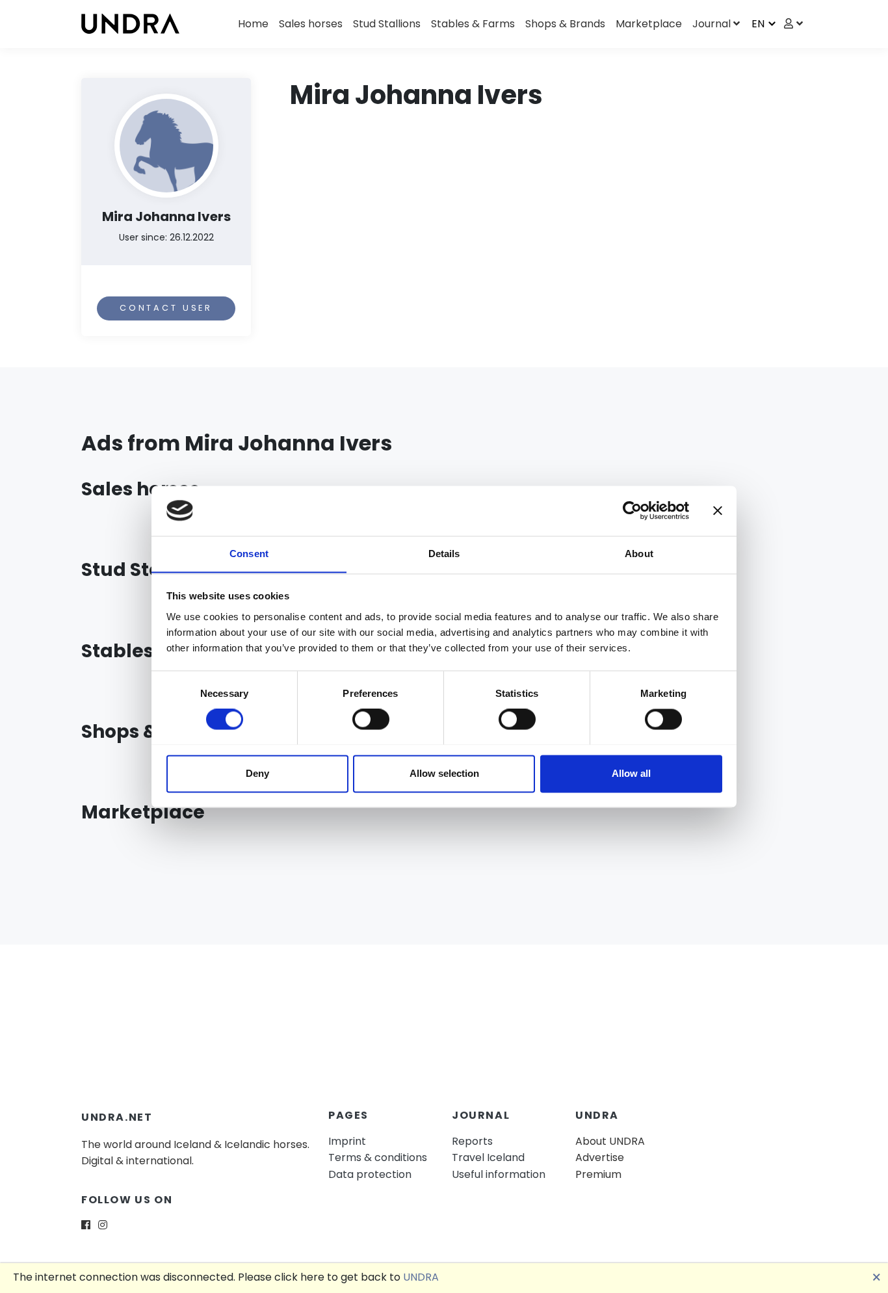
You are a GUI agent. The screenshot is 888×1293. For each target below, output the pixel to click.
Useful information (498, 1174)
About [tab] (639, 553)
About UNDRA (610, 1141)
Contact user (166, 307)
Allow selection (444, 773)
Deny (257, 773)
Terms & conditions (377, 1157)
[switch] (370, 719)
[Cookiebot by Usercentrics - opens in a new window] (632, 510)
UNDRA (421, 1277)
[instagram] (102, 1225)
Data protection (369, 1174)
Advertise (599, 1157)
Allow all (631, 773)
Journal (711, 23)
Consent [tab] (248, 553)
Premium (598, 1174)
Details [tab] (444, 553)
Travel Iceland (488, 1157)
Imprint (347, 1141)
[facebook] (85, 1225)
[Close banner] (717, 510)
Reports (472, 1141)
